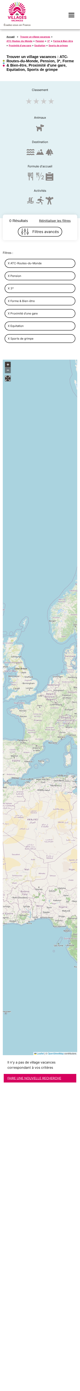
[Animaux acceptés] (40, 129)
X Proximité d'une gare (23, 313)
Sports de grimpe (58, 45)
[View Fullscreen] (8, 378)
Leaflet (40, 1053)
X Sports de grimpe (20, 338)
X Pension (14, 276)
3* (48, 41)
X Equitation (16, 326)
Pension (40, 41)
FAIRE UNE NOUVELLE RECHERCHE (34, 1078)
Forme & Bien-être (63, 41)
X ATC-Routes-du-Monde (25, 263)
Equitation (39, 45)
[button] (8, 364)
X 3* (11, 288)
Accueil (11, 36)
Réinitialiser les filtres (55, 221)
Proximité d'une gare (20, 45)
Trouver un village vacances (35, 36)
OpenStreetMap (56, 1053)
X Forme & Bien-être (21, 301)
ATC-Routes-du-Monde (19, 41)
